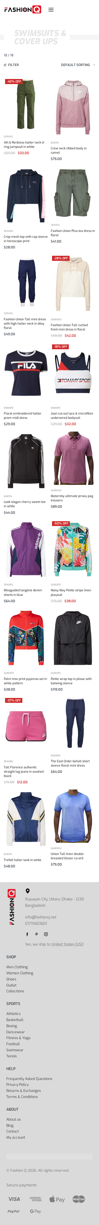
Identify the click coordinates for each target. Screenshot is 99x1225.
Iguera (55, 143)
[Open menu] (51, 10)
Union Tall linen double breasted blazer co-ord (67, 856)
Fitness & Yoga (18, 1038)
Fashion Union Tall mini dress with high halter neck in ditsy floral (25, 323)
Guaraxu (56, 320)
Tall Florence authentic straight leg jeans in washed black (24, 771)
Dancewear (15, 1032)
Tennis (11, 1056)
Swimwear (15, 1050)
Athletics (13, 1013)
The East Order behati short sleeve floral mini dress (70, 763)
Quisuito (56, 585)
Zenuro (8, 231)
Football (13, 1044)
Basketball (14, 1019)
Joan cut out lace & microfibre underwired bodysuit (72, 415)
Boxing (11, 1026)
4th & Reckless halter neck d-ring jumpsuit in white (24, 144)
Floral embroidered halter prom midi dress (22, 415)
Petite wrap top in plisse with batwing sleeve (71, 681)
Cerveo (8, 137)
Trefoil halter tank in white (22, 860)
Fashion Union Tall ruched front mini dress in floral (69, 327)
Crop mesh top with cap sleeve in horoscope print (26, 239)
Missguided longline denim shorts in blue (23, 592)
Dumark (8, 408)
